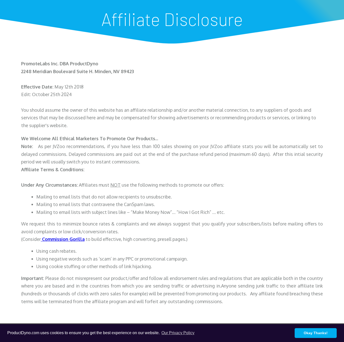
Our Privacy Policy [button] (177, 333)
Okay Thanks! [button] (316, 333)
